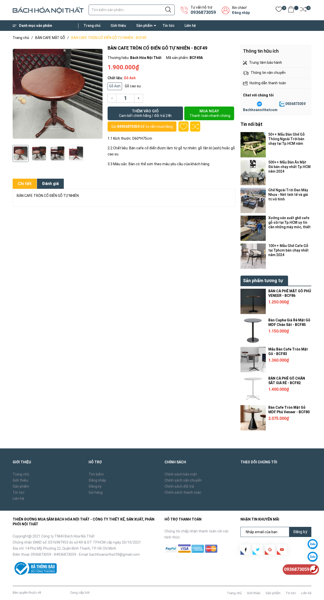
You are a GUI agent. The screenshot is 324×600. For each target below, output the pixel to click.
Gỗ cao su (133, 86)
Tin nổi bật (251, 124)
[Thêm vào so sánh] (195, 126)
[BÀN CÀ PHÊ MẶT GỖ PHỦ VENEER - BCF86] (253, 301)
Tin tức (168, 26)
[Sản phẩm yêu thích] (279, 10)
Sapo (94, 592)
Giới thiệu (118, 26)
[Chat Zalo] (282, 104)
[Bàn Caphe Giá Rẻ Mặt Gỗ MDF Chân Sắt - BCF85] (253, 330)
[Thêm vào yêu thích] (183, 126)
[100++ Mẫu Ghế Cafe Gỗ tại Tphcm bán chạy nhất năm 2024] (253, 256)
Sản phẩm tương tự (263, 280)
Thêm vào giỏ (145, 113)
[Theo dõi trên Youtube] (282, 550)
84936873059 (128, 127)
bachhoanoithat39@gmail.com (114, 554)
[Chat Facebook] (259, 104)
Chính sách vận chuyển (183, 480)
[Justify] (168, 10)
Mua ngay (210, 113)
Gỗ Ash (114, 86)
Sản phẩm (144, 26)
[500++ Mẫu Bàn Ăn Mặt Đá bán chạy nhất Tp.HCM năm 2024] (253, 172)
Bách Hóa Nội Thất (55, 592)
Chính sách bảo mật (181, 474)
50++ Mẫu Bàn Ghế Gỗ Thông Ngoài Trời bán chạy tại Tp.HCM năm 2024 (286, 139)
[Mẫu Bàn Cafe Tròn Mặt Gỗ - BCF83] (253, 359)
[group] (58, 93)
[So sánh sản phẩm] (303, 10)
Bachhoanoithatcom (260, 110)
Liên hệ (190, 26)
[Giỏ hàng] (291, 10)
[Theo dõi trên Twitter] (258, 550)
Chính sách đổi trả (179, 486)
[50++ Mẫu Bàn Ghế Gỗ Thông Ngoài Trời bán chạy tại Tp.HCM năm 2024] (253, 144)
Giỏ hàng (96, 492)
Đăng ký (95, 486)
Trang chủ (92, 26)
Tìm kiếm (96, 474)
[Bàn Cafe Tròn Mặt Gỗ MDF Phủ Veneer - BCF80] (253, 417)
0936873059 (203, 12)
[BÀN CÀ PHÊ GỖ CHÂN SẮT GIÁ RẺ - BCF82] (253, 388)
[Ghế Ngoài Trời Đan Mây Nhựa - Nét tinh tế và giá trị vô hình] (253, 200)
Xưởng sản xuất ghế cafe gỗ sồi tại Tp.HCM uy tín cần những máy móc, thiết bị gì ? (289, 222)
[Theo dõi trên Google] (270, 550)
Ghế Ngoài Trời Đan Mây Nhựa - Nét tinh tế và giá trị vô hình (288, 194)
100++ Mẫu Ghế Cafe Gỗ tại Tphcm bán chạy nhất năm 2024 (288, 250)
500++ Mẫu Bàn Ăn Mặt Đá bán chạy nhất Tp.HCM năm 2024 (289, 166)
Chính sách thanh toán (183, 492)
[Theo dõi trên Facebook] (245, 550)
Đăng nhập (241, 13)
